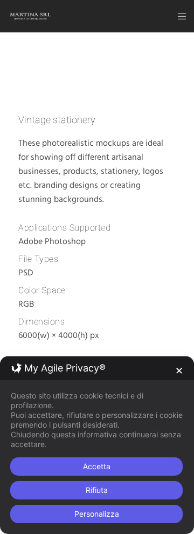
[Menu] (179, 16)
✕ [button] (179, 370)
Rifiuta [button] (97, 490)
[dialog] (97, 445)
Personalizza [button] (96, 513)
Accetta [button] (96, 466)
